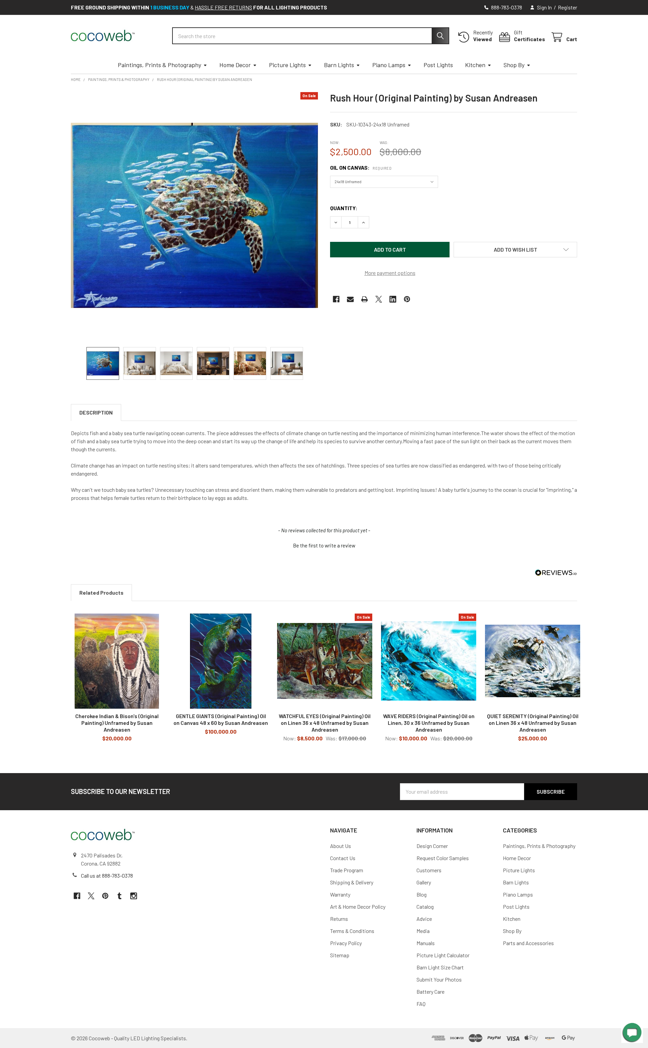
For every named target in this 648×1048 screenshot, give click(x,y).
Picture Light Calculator (442, 955)
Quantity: (343, 208)
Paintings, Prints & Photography (159, 64)
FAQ (421, 1003)
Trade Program (346, 870)
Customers (428, 870)
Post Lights (438, 64)
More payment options (389, 273)
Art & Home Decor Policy (357, 906)
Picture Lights (287, 64)
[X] (379, 299)
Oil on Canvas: (361, 167)
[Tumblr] (119, 896)
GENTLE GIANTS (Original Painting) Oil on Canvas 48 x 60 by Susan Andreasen (220, 719)
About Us (340, 846)
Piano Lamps (388, 64)
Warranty (340, 894)
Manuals (425, 943)
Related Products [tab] (101, 592)
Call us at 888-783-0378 (107, 875)
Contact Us (342, 858)
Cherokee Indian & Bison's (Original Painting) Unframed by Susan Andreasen (117, 723)
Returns (339, 918)
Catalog (425, 906)
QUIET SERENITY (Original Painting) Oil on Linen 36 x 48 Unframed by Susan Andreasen (532, 723)
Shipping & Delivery (351, 882)
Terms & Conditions (352, 931)
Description (96, 412)
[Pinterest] (407, 299)
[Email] (350, 299)
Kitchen (475, 64)
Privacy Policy (346, 943)
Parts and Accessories (528, 943)
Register (567, 7)
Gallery (423, 882)
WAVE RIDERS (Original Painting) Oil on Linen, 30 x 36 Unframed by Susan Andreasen (429, 723)
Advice (424, 918)
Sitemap (339, 955)
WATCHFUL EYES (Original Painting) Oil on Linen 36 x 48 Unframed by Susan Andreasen (325, 723)
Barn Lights (339, 64)
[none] (194, 215)
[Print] (364, 299)
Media (423, 931)
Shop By (514, 64)
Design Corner (432, 846)
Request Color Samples (442, 858)
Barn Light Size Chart (440, 967)
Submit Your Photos (439, 979)
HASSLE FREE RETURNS (223, 7)
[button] (515, 249)
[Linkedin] (393, 299)
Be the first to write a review (324, 545)
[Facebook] (336, 299)
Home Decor (235, 64)
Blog (421, 894)
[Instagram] (134, 896)
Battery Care (430, 991)
